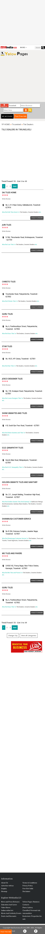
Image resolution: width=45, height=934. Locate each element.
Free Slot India (27, 888)
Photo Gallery (27, 907)
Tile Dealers (23, 212)
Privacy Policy (27, 885)
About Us (4, 883)
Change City (13, 635)
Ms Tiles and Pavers (12, 553)
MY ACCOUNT (7, 116)
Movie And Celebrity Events (11, 913)
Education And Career (9, 904)
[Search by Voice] (26, 110)
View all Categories (28, 635)
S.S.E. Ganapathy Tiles (12, 447)
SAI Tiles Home (9, 192)
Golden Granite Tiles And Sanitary (19, 482)
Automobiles (27, 913)
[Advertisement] (22, 22)
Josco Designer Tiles (12, 378)
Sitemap (4, 891)
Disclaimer (26, 891)
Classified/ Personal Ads (31, 910)
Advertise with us (7, 885)
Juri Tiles (6, 225)
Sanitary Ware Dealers (20, 504)
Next (14, 186)
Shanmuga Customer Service (16, 519)
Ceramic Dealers (33, 212)
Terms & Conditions (29, 883)
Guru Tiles (7, 314)
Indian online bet (7, 910)
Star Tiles (7, 346)
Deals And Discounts (8, 916)
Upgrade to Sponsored (37, 218)
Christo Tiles (8, 281)
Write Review (6, 199)
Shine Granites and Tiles (14, 413)
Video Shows (5, 907)
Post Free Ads (20, 116)
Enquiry (4, 888)
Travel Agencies (12, 540)
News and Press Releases (10, 902)
